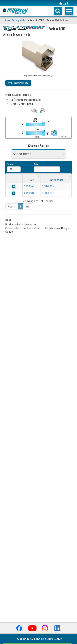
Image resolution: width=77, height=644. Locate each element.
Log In (65, 3)
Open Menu (69, 11)
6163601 (29, 193)
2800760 (29, 186)
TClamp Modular (19, 20)
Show (10, 164)
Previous (12, 206)
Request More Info (19, 83)
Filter (36, 164)
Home (7, 20)
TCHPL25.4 (48, 186)
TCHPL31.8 (48, 193)
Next (27, 206)
